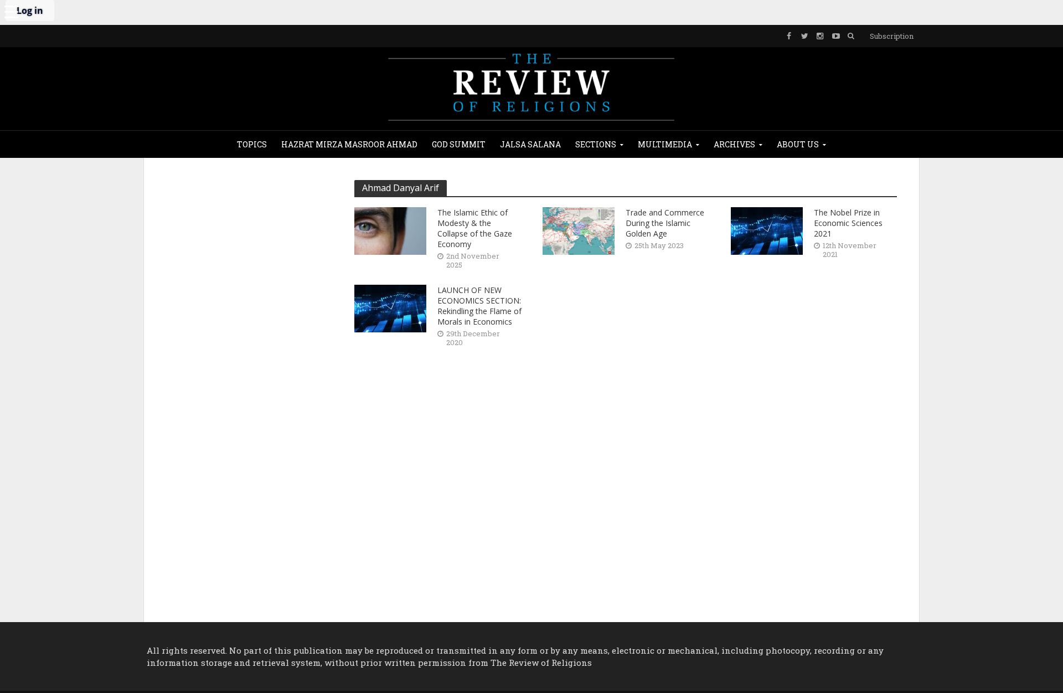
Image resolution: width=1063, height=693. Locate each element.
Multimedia (665, 144)
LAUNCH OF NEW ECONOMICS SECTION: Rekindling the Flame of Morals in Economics (479, 306)
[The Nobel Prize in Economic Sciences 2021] (767, 229)
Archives (734, 144)
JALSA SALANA (530, 144)
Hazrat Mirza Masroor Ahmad (349, 144)
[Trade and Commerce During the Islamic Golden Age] (579, 229)
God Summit (459, 144)
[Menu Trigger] (11, 11)
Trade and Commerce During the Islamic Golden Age (665, 223)
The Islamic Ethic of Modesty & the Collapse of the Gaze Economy (474, 228)
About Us (798, 144)
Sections (595, 144)
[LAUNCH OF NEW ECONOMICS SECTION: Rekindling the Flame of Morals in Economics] (390, 307)
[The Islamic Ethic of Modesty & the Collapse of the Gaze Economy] (390, 229)
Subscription (892, 36)
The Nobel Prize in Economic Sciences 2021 (848, 223)
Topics (252, 144)
